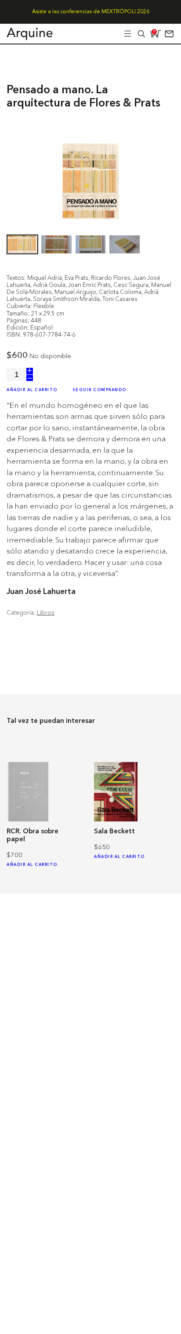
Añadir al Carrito (32, 390)
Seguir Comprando (99, 390)
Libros (45, 612)
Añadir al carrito (32, 865)
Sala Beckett (114, 831)
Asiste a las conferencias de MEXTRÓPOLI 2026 (90, 12)
